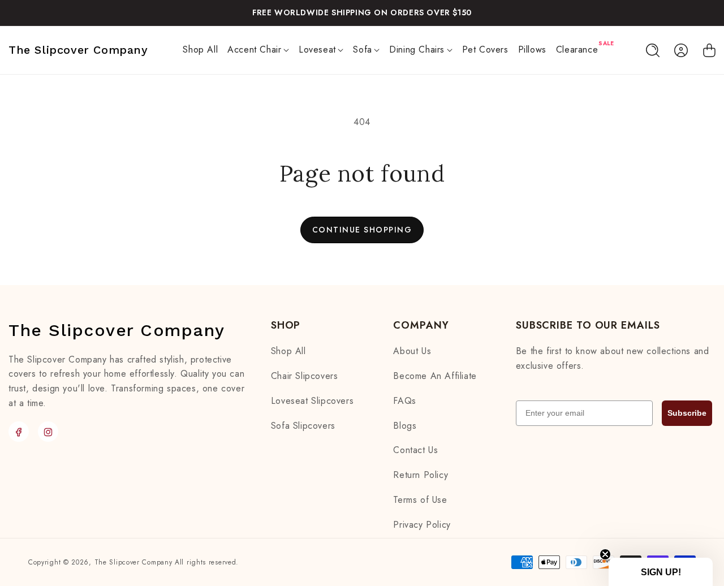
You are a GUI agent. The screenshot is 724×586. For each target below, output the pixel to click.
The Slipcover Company (133, 562)
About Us (412, 351)
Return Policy (420, 475)
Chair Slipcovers (304, 375)
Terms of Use (420, 499)
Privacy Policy (421, 524)
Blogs (404, 425)
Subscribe (686, 412)
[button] (258, 50)
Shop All (288, 351)
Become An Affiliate (434, 375)
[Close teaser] (605, 554)
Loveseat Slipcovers (312, 400)
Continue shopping (362, 229)
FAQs (404, 400)
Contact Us (415, 450)
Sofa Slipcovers (303, 425)
